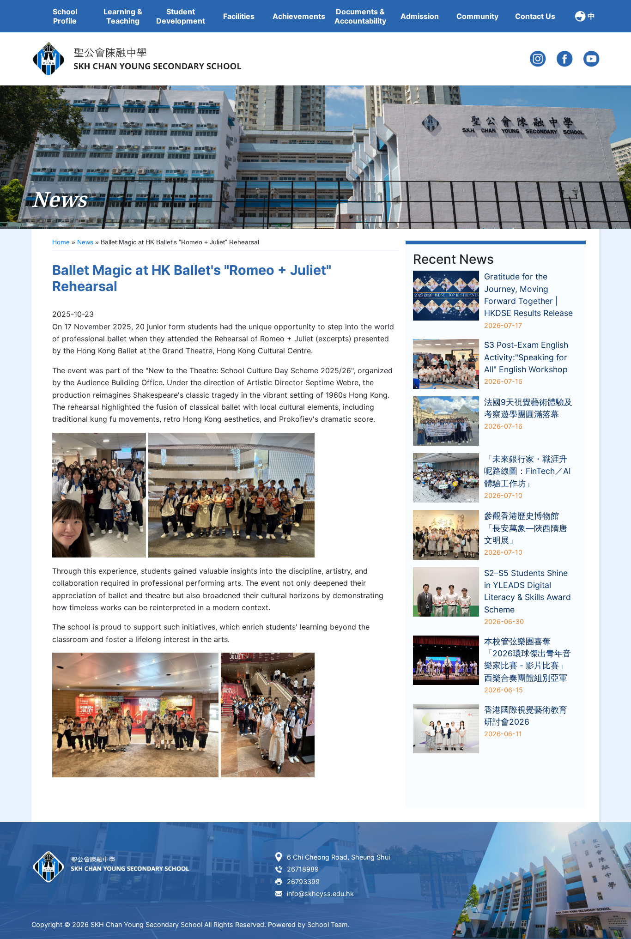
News (85, 242)
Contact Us (535, 16)
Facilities (239, 16)
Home (61, 242)
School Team (327, 924)
